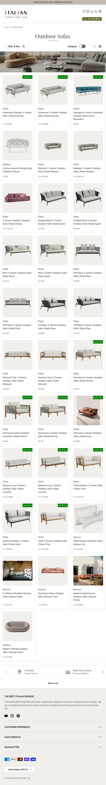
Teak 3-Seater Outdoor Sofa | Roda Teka (52, 542)
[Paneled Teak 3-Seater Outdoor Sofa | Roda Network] (17, 355)
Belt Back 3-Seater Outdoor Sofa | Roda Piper (17, 327)
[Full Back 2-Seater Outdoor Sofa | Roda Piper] (53, 302)
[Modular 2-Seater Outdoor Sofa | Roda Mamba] (53, 145)
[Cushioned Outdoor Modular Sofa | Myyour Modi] (17, 571)
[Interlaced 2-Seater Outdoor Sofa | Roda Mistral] (53, 410)
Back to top (53, 683)
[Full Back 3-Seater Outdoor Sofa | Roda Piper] (88, 302)
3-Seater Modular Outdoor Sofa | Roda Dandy (16, 222)
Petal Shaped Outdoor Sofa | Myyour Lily (88, 542)
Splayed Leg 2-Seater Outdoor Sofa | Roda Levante (49, 488)
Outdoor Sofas (17, 27)
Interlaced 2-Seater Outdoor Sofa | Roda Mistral (52, 435)
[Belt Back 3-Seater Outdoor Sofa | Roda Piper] (17, 302)
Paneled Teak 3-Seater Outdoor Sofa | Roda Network (14, 380)
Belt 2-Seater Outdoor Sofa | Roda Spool (52, 274)
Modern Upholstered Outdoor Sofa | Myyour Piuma (84, 596)
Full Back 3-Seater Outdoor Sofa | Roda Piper (87, 327)
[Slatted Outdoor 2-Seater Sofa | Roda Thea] (17, 518)
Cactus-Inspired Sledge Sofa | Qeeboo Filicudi (17, 170)
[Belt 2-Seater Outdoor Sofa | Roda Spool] (53, 250)
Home (6, 27)
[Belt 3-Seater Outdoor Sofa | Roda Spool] (17, 250)
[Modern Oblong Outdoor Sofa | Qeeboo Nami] (17, 626)
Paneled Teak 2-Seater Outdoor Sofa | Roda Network (50, 380)
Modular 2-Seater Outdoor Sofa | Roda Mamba (51, 170)
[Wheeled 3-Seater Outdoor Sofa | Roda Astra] (88, 410)
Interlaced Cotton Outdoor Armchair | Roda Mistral (16, 435)
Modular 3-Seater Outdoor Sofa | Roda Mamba (87, 170)
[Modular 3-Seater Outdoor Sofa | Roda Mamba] (88, 145)
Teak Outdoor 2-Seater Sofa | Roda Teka (87, 487)
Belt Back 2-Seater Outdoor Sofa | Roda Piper (87, 274)
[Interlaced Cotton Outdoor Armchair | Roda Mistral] (17, 410)
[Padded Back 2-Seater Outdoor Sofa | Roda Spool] (88, 198)
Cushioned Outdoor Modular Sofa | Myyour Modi (17, 595)
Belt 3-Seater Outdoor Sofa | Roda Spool (17, 274)
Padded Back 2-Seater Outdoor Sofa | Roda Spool (87, 222)
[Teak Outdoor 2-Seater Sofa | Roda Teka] (88, 463)
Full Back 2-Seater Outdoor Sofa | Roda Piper (52, 327)
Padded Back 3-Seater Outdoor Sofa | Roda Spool (51, 222)
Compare (72, 46)
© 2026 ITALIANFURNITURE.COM (17, 778)
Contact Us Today (53, 66)
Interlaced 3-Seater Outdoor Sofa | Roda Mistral (88, 379)
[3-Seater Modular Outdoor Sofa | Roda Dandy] (17, 198)
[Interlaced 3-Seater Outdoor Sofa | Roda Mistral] (88, 355)
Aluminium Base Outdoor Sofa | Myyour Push (51, 595)
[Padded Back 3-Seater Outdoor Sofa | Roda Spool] (53, 198)
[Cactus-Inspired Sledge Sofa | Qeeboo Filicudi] (17, 145)
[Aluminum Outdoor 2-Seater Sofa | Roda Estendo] (17, 90)
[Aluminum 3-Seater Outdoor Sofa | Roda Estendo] (53, 90)
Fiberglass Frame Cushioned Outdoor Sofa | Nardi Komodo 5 (88, 115)
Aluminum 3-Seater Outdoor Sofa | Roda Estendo (52, 114)
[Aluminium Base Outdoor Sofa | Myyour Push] (53, 571)
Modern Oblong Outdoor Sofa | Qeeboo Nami (15, 650)
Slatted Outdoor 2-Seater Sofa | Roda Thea (16, 542)
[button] (96, 12)
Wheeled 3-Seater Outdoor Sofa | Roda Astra (87, 435)
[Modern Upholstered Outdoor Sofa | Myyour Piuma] (88, 571)
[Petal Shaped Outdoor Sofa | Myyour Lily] (88, 518)
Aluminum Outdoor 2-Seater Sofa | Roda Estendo (17, 114)
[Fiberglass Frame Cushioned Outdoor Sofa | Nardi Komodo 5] (88, 90)
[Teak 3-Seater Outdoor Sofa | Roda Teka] (53, 518)
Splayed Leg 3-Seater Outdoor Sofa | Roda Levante (14, 488)
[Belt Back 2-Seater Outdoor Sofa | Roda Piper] (88, 250)
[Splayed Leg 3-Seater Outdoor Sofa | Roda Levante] (17, 463)
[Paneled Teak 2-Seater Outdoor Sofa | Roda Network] (53, 355)
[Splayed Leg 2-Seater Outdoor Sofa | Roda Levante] (53, 463)
